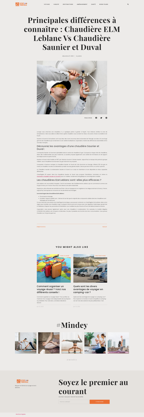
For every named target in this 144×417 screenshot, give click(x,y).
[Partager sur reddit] (106, 118)
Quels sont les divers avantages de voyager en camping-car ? (88, 289)
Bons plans (103, 4)
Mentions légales (21, 414)
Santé (93, 4)
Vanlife (56, 4)
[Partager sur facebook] (96, 118)
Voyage (47, 4)
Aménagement (82, 4)
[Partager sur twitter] (101, 118)
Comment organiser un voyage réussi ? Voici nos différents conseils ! (51, 289)
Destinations (68, 4)
